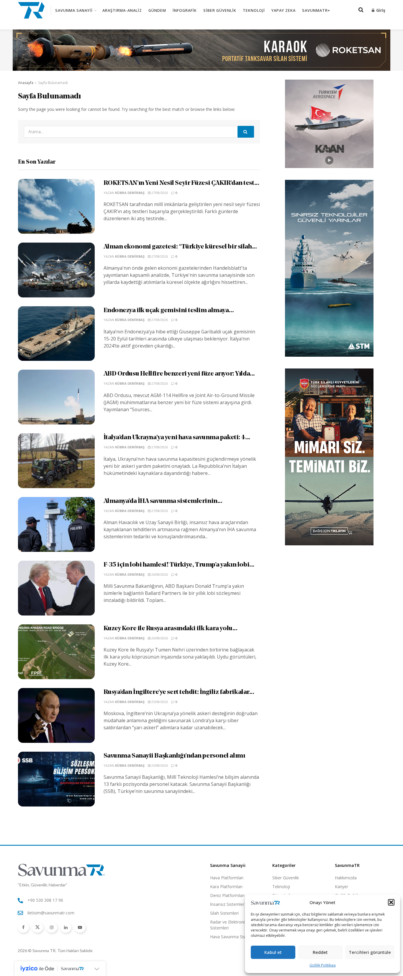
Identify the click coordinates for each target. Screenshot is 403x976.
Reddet (320, 952)
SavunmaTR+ (316, 10)
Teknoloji (254, 10)
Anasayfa (25, 82)
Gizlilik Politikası (322, 965)
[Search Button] (245, 132)
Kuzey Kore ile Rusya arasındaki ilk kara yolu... (170, 628)
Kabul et (273, 952)
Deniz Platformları (227, 895)
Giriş (380, 10)
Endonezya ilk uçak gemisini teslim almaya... (169, 310)
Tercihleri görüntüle (370, 952)
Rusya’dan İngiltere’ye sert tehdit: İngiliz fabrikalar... (179, 692)
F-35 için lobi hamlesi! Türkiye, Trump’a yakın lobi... (179, 565)
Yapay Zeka (283, 10)
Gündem (157, 10)
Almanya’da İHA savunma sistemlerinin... (163, 501)
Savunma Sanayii (74, 10)
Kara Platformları (226, 886)
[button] (391, 902)
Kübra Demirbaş (130, 192)
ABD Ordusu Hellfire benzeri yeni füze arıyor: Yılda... (179, 374)
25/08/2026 (159, 702)
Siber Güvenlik (219, 10)
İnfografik (185, 10)
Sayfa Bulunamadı (53, 82)
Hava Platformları (226, 877)
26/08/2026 (159, 574)
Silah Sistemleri (224, 913)
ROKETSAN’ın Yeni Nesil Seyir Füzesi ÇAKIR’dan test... (181, 183)
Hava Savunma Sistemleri (234, 936)
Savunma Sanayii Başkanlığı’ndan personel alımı (174, 756)
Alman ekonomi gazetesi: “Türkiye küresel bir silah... (180, 246)
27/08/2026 (159, 192)
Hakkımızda (346, 877)
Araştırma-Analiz (122, 10)
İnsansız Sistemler (227, 904)
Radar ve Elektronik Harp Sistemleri (233, 925)
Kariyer (341, 886)
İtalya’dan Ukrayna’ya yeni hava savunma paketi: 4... (177, 437)
